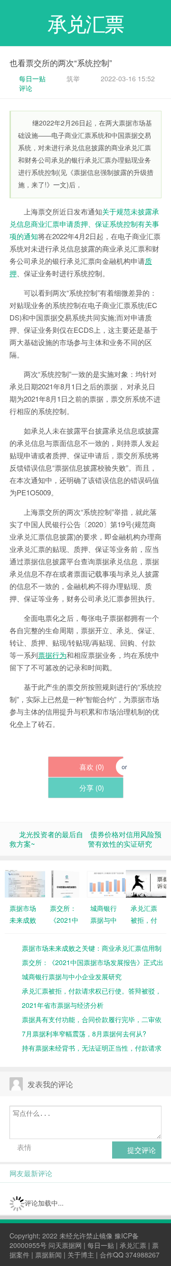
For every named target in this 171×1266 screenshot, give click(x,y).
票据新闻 (48, 1254)
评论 (25, 88)
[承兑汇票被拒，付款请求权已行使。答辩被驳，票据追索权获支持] (146, 883)
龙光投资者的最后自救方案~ (46, 839)
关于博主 (80, 1254)
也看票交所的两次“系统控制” (61, 62)
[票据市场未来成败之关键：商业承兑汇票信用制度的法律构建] (25, 883)
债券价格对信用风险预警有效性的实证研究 (125, 839)
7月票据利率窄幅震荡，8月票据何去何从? (84, 1033)
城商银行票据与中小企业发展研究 (72, 976)
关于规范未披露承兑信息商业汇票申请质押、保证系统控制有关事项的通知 (84, 223)
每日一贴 (32, 78)
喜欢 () (90, 767)
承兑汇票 (133, 1245)
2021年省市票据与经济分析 (63, 1005)
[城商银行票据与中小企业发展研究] (106, 883)
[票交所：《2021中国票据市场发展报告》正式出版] (65, 883)
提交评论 (140, 1150)
